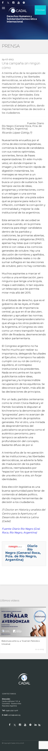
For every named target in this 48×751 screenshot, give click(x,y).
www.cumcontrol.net (5, 671)
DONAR (41, 10)
